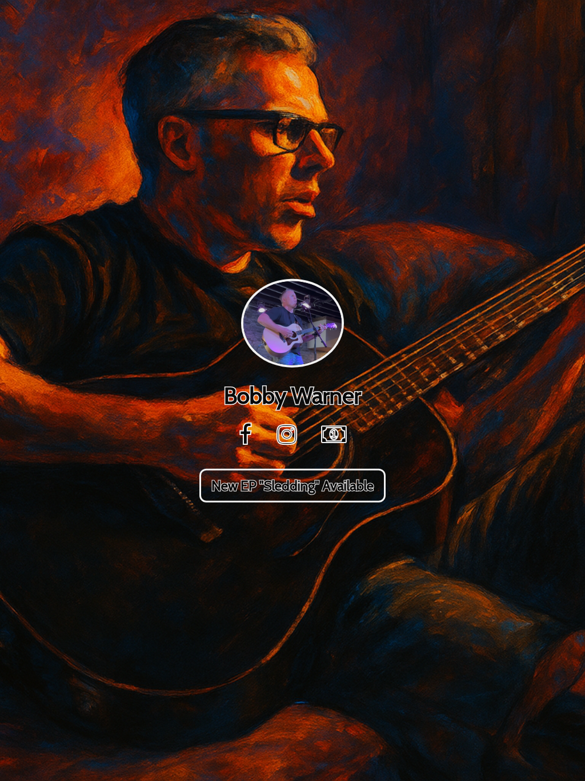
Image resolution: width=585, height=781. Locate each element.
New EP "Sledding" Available (292, 485)
